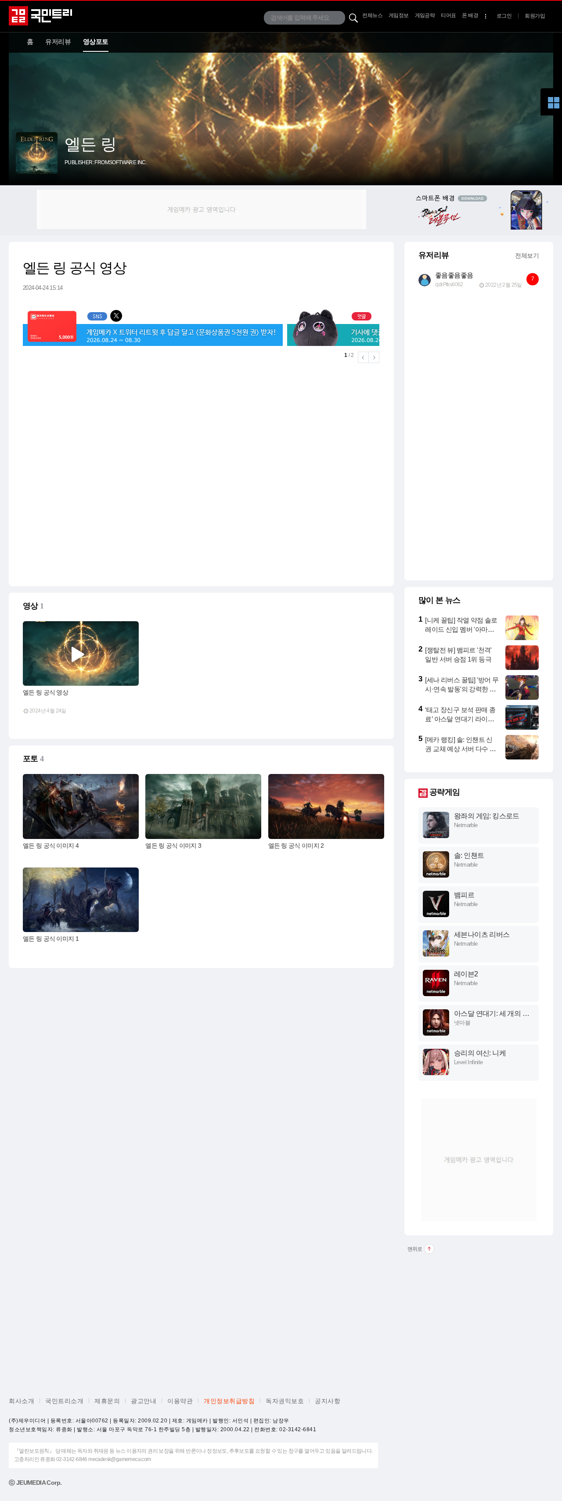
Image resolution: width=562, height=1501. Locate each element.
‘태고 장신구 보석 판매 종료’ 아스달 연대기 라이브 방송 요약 (460, 719)
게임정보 (399, 15)
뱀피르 (464, 895)
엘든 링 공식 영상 (45, 692)
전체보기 (527, 255)
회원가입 (535, 16)
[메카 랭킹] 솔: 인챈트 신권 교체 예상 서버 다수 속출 (460, 749)
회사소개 (21, 1400)
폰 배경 (470, 15)
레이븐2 (466, 974)
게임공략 (425, 15)
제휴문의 (107, 1400)
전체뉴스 (372, 15)
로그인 (504, 16)
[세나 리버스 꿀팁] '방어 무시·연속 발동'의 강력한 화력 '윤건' (461, 689)
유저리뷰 (58, 41)
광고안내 (143, 1400)
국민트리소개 (64, 1400)
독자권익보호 (285, 1400)
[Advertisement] (201, 209)
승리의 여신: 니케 (480, 1053)
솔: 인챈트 (469, 855)
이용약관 (180, 1400)
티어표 (448, 15)
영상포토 (95, 41)
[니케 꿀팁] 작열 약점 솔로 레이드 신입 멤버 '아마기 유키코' (461, 629)
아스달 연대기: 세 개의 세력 (491, 1014)
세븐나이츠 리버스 (482, 934)
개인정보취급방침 (229, 1400)
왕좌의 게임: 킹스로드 (486, 816)
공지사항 (327, 1400)
